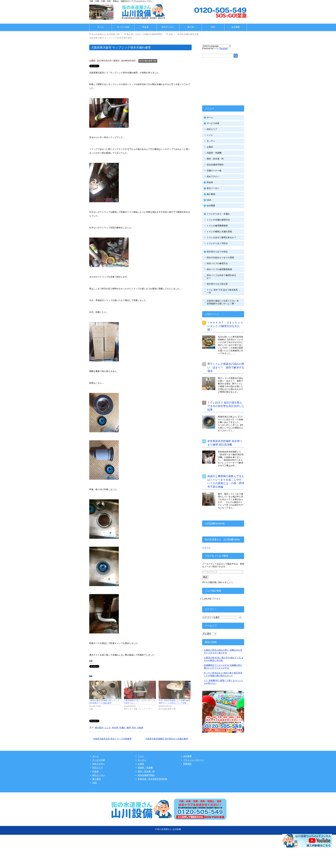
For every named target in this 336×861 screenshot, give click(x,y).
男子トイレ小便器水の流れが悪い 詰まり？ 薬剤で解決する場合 (225, 367)
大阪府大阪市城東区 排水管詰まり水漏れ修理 (166, 739)
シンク (107, 727)
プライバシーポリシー (193, 760)
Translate (223, 48)
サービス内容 (123, 27)
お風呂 (210, 147)
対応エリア (212, 129)
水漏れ (122, 727)
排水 (134, 727)
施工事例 (211, 194)
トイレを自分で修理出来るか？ (221, 237)
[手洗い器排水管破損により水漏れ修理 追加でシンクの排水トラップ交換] (175, 690)
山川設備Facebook (215, 523)
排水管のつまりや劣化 (217, 252)
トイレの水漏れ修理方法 (218, 220)
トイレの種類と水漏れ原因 (219, 231)
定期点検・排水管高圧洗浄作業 (152, 779)
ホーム (100, 27)
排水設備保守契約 (215, 165)
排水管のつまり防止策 (217, 284)
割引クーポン (168, 27)
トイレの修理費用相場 (217, 226)
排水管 (115, 727)
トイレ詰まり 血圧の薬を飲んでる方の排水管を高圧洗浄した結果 (225, 406)
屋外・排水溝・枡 (215, 159)
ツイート (206, 547)
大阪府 (140, 727)
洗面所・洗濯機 (214, 153)
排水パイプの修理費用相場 (219, 269)
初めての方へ (98, 764)
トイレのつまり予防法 (217, 243)
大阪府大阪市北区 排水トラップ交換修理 (112, 739)
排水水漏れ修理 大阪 (147, 61)
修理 (129, 727)
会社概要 (235, 27)
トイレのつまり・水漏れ (218, 214)
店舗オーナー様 (214, 170)
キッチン (211, 141)
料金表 (145, 27)
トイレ (210, 135)
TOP (105, 34)
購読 (205, 577)
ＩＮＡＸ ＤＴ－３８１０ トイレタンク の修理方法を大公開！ (225, 326)
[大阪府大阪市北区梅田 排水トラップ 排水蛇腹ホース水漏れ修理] (105, 690)
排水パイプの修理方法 (217, 263)
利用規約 (187, 764)
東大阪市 (99, 727)
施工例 (190, 27)
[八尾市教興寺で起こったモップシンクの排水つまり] (140, 690)
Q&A (213, 27)
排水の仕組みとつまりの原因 (220, 257)
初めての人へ (213, 176)
